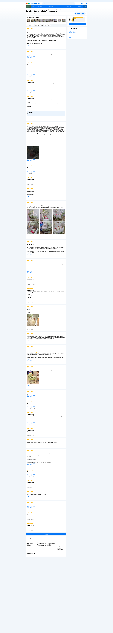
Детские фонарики (59, 548)
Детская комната (31, 9)
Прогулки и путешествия (73, 30)
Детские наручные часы (60, 549)
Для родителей (71, 36)
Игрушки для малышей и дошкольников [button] (30, 549)
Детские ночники (49, 546)
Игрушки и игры (71, 33)
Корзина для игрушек (50, 547)
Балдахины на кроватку (40, 547)
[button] (85, 6)
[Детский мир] (33, 3)
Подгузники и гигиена (72, 32)
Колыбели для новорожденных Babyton (59, 9)
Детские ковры (49, 548)
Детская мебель (38, 9)
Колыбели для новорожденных (47, 9)
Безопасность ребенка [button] (30, 542)
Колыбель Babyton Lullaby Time (71, 9)
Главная (27, 9)
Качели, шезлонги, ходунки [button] (31, 552)
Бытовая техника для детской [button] (30, 544)
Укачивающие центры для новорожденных (60, 542)
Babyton (70, 37)
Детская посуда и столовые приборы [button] (31, 547)
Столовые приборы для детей (51, 543)
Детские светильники (60, 547)
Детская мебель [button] (29, 545)
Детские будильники (59, 546)
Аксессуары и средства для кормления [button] (31, 540)
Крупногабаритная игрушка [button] (31, 553)
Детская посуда (49, 544)
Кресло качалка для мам (40, 548)
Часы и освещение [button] (29, 554)
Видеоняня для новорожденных (41, 543)
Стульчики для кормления (50, 542)
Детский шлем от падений (40, 542)
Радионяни (38, 544)
